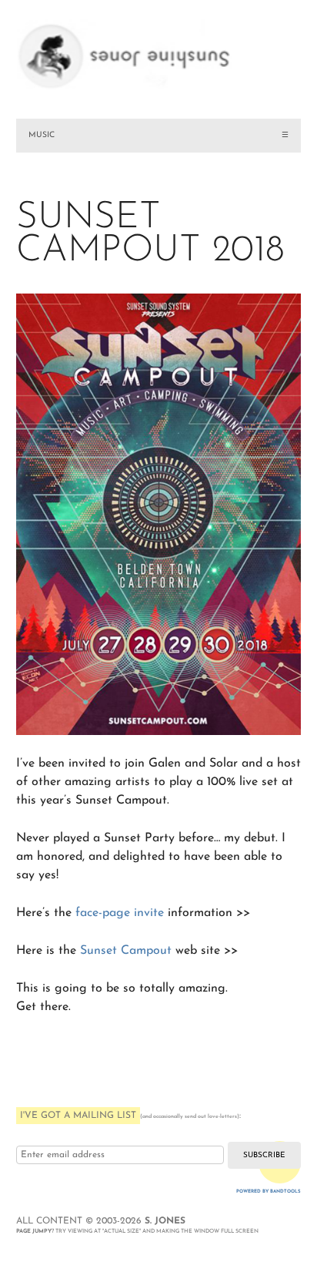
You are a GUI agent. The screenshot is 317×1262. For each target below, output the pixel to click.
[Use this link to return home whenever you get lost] (159, 46)
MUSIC (41, 135)
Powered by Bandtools (268, 1191)
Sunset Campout (126, 951)
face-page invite (119, 913)
